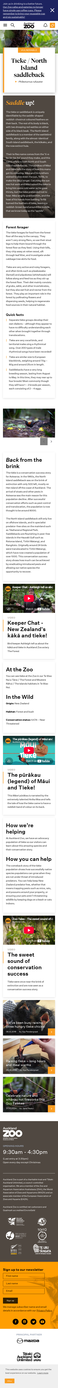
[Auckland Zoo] (29, 25)
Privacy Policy (44, 1310)
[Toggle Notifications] (45, 25)
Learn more (42, 1373)
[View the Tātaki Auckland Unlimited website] (29, 1358)
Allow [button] (9, 1381)
